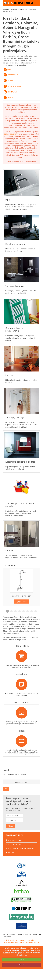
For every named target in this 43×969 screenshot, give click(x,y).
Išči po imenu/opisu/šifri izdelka (15, 774)
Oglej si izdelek (21, 601)
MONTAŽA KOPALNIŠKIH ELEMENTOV (21, 848)
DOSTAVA (11, 853)
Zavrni (21, 965)
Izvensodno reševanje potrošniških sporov (19, 941)
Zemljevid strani (8, 940)
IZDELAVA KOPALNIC (15, 844)
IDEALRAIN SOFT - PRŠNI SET (21, 596)
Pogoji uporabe (20, 940)
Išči (6, 789)
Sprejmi (21, 959)
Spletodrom (7, 937)
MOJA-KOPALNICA (11, 134)
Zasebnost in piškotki (32, 942)
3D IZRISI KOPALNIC (14, 840)
